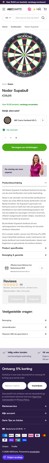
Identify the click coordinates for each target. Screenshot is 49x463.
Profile (14, 446)
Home (4, 27)
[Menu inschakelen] (3, 9)
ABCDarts (13, 451)
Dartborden (16, 27)
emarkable (35, 451)
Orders (5, 446)
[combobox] (24, 17)
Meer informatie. (23, 291)
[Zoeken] (43, 17)
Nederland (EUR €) (14, 429)
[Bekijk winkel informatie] (42, 268)
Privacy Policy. (23, 399)
